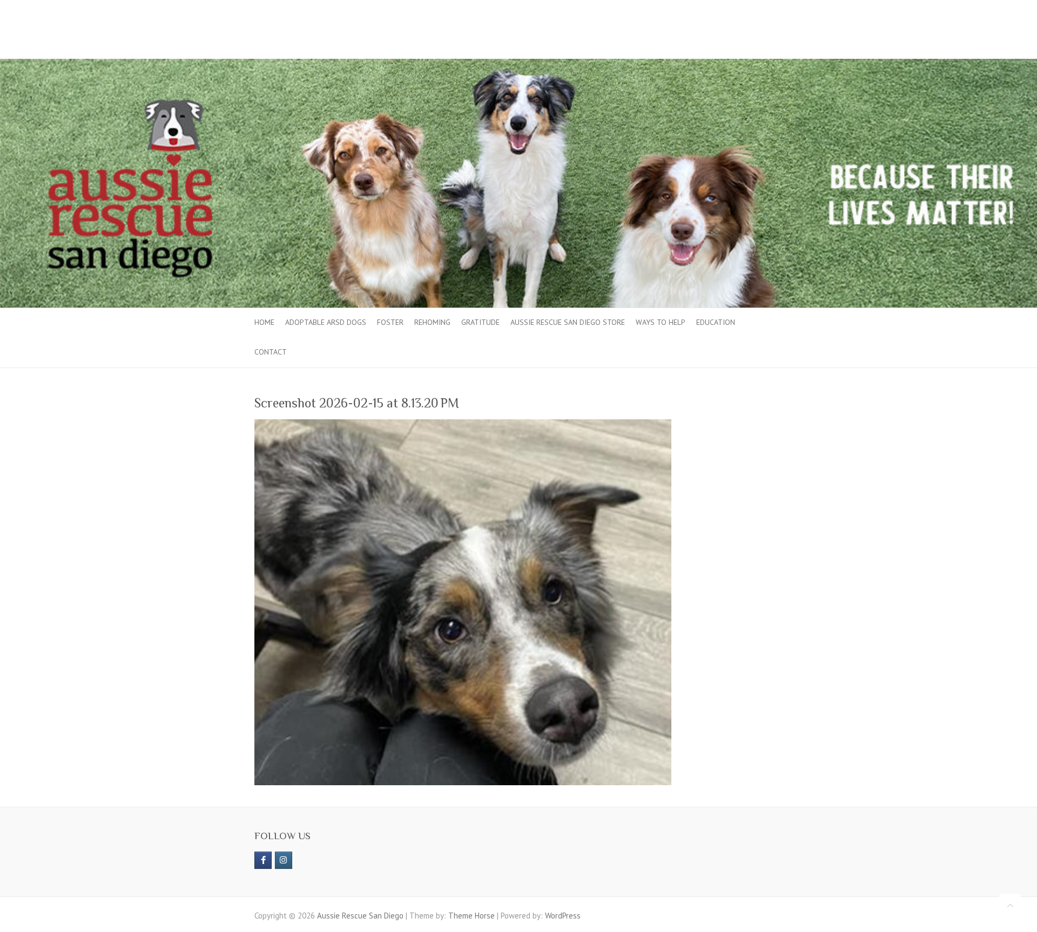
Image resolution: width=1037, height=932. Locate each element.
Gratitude (480, 322)
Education (715, 322)
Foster (390, 322)
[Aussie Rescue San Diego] (518, 64)
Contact (270, 352)
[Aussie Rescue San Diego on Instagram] (283, 860)
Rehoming (432, 322)
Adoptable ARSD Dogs (325, 322)
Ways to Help (660, 322)
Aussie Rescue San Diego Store (567, 322)
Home (264, 322)
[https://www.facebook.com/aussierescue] (263, 860)
